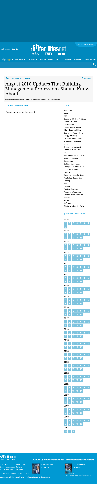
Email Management (7, 467)
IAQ (65, 152)
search (94, 64)
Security (67, 200)
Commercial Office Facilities (75, 119)
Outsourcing (68, 161)
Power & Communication (73, 195)
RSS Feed (87, 78)
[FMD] (48, 54)
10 (73, 237)
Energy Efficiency (70, 136)
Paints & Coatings (71, 189)
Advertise (45, 467)
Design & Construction (72, 127)
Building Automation (72, 164)
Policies (19, 467)
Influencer (68, 110)
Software (67, 203)
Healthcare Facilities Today (9, 477)
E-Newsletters (47, 465)
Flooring (67, 181)
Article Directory (6, 469)
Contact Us (20, 465)
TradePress (69, 475)
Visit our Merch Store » (85, 44)
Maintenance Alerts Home (19, 78)
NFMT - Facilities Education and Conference (35, 477)
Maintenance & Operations (74, 155)
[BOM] (35, 55)
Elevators (67, 172)
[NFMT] (61, 54)
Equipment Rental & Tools (74, 175)
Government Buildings (72, 141)
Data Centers (69, 124)
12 (81, 237)
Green (66, 144)
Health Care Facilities (72, 150)
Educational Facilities (72, 130)
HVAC (66, 183)
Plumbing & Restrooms (73, 192)
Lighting (67, 186)
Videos (66, 113)
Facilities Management (73, 138)
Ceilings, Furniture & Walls (74, 166)
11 (77, 237)
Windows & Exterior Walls (74, 206)
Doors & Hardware (71, 169)
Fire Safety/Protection (73, 178)
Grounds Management (72, 147)
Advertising (4, 465)
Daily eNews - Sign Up (9, 49)
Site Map (19, 469)
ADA (65, 116)
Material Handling (71, 158)
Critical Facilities (70, 122)
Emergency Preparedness (73, 133)
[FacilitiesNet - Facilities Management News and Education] (48, 48)
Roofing (67, 197)
